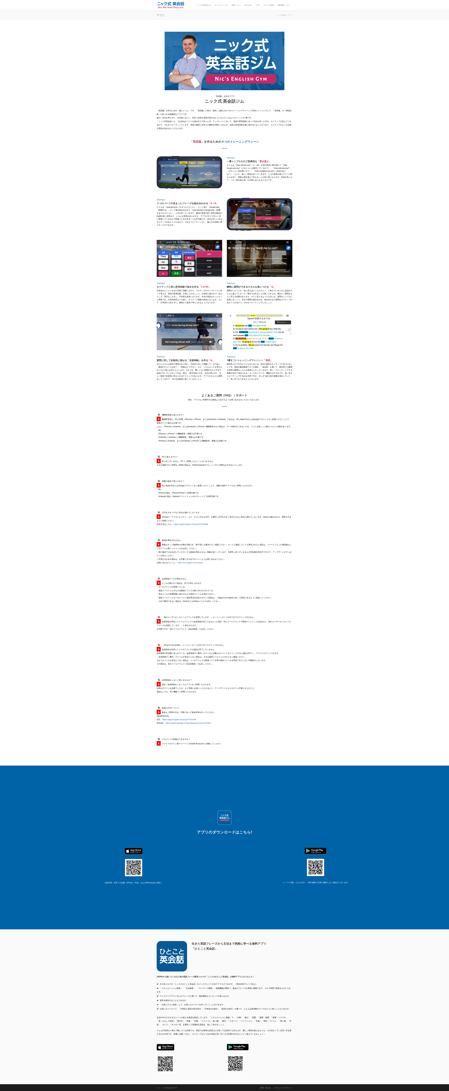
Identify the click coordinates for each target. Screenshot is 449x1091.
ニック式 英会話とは (204, 5)
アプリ (258, 5)
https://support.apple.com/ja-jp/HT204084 (179, 719)
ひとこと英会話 (269, 5)
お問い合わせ (265, 1087)
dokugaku (248, 5)
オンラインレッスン (221, 5)
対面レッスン (236, 5)
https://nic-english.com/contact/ (190, 562)
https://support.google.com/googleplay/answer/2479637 (188, 723)
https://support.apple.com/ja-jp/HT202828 (191, 524)
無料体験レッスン (284, 5)
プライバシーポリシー (283, 1087)
